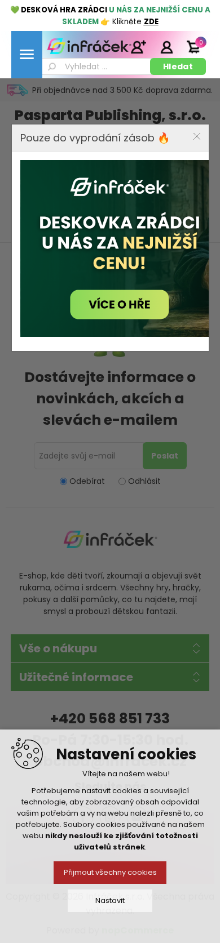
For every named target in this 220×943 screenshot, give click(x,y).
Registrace (138, 47)
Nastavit (110, 900)
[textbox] (95, 66)
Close (197, 136)
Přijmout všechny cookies (110, 872)
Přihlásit (166, 47)
